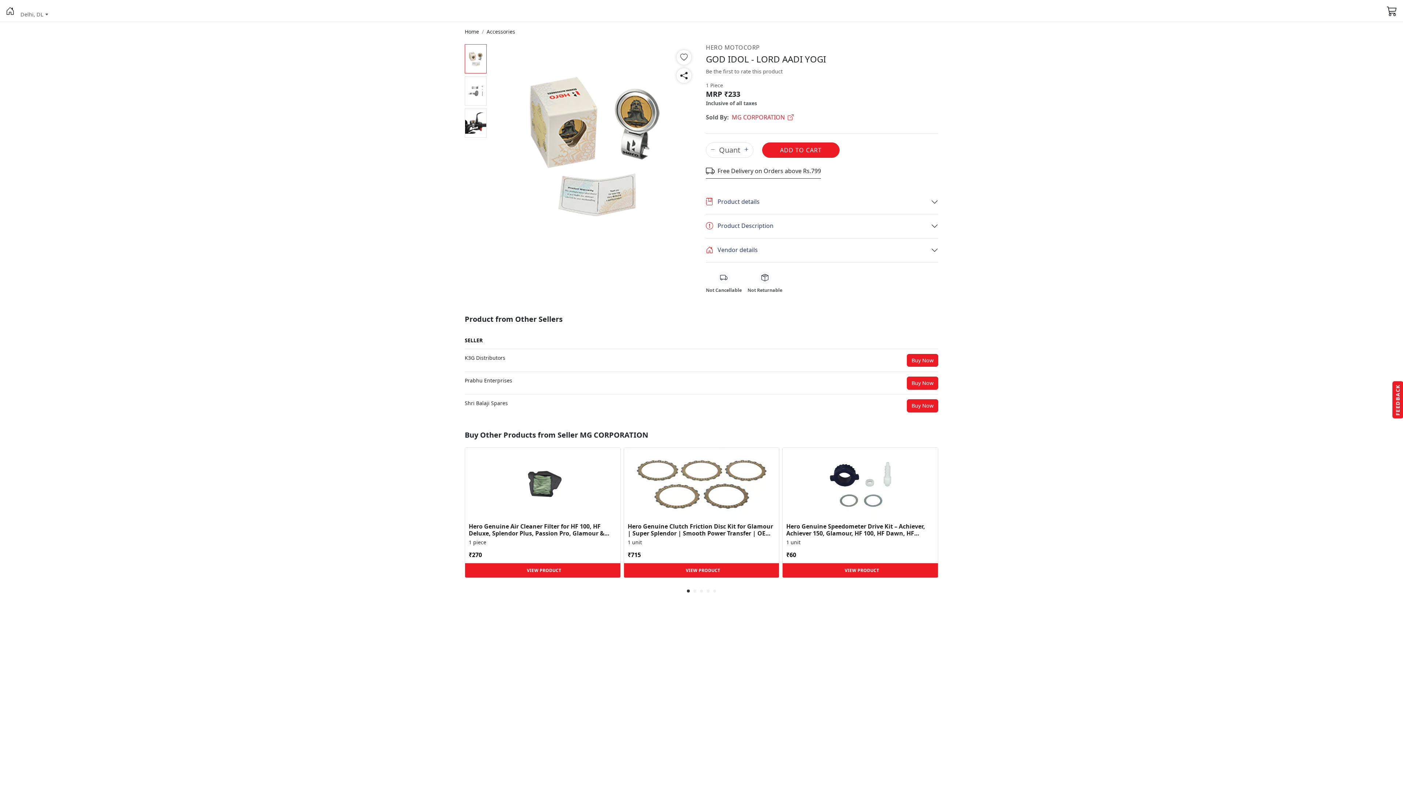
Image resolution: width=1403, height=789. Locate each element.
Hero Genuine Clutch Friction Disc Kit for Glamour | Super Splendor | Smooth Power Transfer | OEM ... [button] (700, 530)
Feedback (1397, 400)
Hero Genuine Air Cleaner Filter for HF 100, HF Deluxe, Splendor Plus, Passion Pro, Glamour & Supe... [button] (536, 530)
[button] (10, 11)
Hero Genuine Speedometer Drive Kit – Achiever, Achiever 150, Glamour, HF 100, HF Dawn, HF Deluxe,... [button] (855, 530)
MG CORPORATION (758, 117)
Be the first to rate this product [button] (744, 71)
